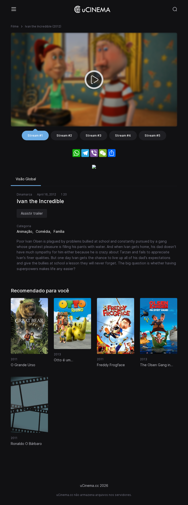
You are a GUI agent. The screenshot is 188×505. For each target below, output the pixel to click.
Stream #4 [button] (123, 135)
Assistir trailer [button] (32, 213)
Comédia (43, 231)
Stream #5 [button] (152, 135)
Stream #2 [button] (64, 135)
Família (59, 231)
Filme (15, 26)
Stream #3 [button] (93, 135)
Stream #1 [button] (35, 135)
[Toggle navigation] (14, 9)
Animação (24, 231)
